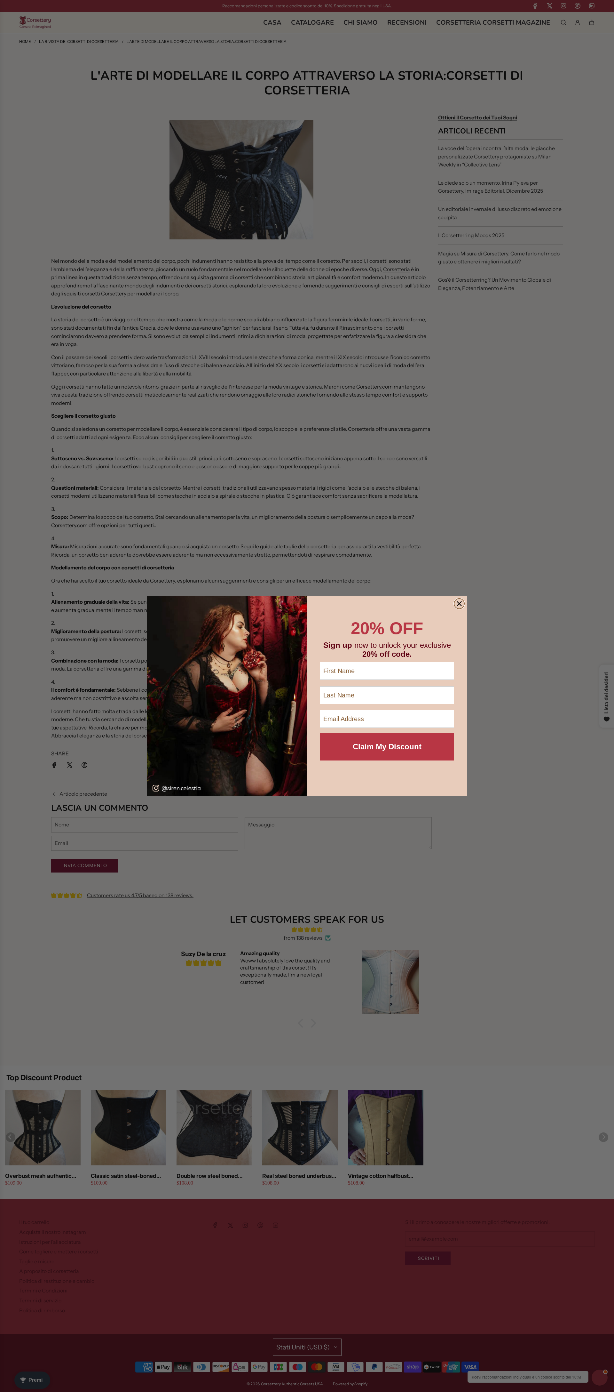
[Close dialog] (459, 604)
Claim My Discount (387, 746)
